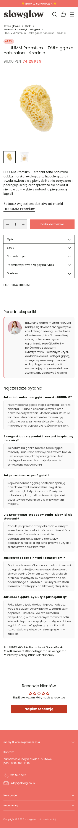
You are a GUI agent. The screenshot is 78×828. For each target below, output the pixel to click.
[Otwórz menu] (71, 14)
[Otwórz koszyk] (63, 14)
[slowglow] (24, 14)
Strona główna (11, 26)
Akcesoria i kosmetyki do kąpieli (21, 29)
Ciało (28, 26)
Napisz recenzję (38, 708)
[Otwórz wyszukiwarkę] (54, 14)
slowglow (30, 819)
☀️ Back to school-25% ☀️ (39, 3)
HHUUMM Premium (19, 208)
